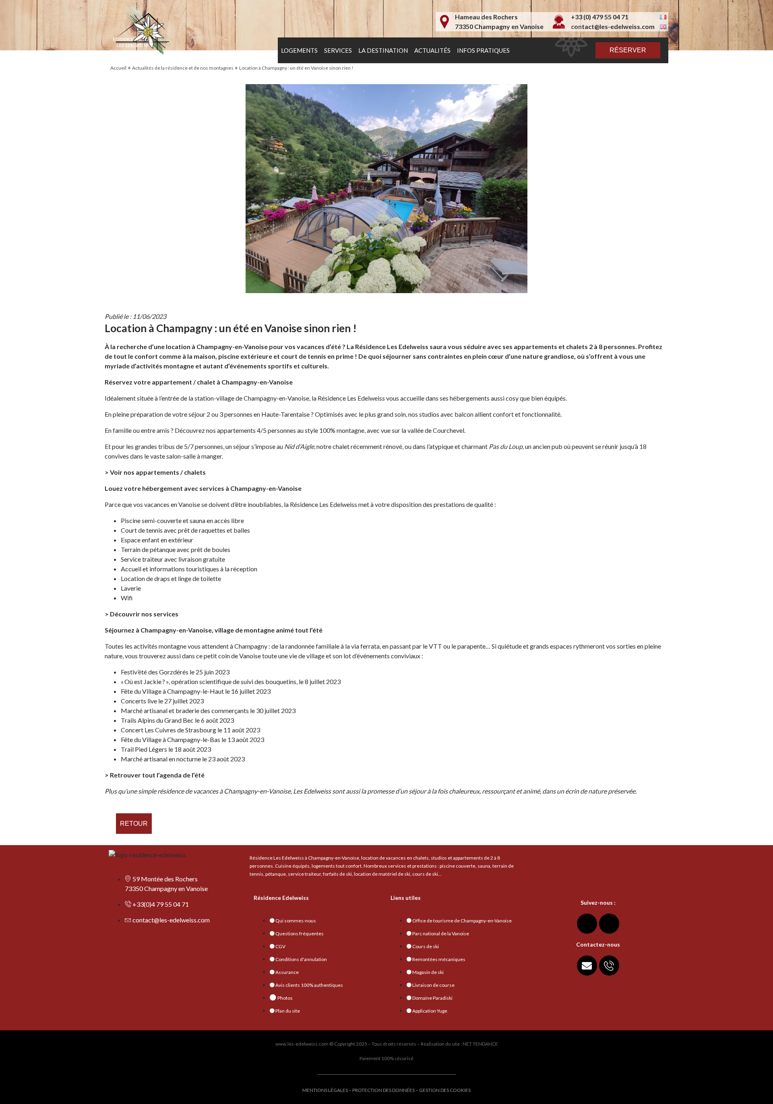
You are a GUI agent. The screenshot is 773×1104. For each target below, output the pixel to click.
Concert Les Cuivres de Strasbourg (168, 730)
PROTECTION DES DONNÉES (383, 1090)
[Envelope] (587, 965)
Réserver (628, 50)
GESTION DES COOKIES (445, 1090)
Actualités (432, 50)
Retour (134, 823)
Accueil (118, 68)
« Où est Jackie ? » (145, 681)
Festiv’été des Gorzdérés (154, 672)
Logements (299, 50)
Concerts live (139, 701)
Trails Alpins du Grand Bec (157, 720)
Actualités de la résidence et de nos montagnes (183, 68)
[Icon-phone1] (609, 965)
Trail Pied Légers (144, 749)
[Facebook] (587, 924)
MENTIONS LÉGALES (325, 1090)
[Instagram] (609, 924)
